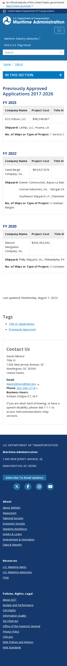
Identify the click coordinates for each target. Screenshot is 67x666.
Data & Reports (12, 544)
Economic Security (14, 523)
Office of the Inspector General (21, 626)
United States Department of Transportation (31, 11)
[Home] (33, 21)
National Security (13, 518)
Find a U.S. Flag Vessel (17, 45)
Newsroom (9, 513)
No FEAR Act (10, 621)
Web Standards (12, 647)
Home (7, 64)
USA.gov (8, 636)
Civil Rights (9, 610)
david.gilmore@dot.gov (21, 384)
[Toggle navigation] (59, 30)
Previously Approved (22, 329)
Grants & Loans (12, 534)
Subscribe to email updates (24, 477)
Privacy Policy (11, 631)
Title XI (19, 64)
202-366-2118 (26, 388)
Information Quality (14, 615)
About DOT (10, 599)
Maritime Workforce (15, 529)
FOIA (6, 577)
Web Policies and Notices (18, 642)
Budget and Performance (18, 605)
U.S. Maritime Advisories (17, 572)
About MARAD (11, 507)
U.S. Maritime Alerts (14, 567)
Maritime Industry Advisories (21, 38)
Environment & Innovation (18, 539)
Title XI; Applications (21, 324)
